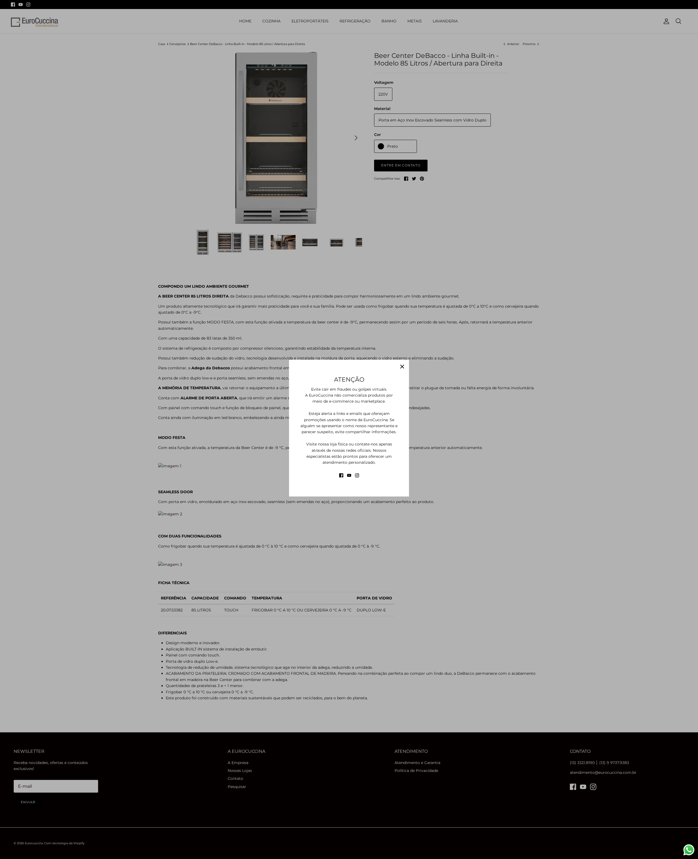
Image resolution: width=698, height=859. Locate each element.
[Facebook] (341, 475)
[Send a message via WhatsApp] (688, 849)
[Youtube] (349, 475)
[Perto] (402, 367)
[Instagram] (357, 475)
